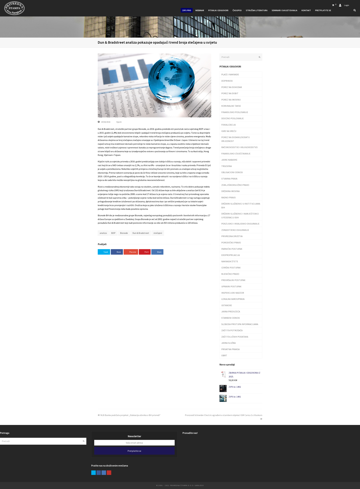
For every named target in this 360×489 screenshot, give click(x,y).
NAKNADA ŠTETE (229, 261)
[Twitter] (93, 472)
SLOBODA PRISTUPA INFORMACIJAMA (239, 324)
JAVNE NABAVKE (229, 159)
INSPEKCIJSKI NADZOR (232, 292)
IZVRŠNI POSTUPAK (231, 267)
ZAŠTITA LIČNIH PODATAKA (234, 336)
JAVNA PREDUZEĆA (230, 311)
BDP (113, 233)
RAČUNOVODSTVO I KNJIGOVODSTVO (239, 147)
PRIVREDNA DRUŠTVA (232, 236)
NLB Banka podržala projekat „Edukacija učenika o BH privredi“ (130, 415)
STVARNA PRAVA (229, 178)
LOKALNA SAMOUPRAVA (233, 299)
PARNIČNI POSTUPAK (231, 248)
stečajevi (158, 233)
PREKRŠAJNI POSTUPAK (233, 280)
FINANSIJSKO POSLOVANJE (234, 112)
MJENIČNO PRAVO (230, 274)
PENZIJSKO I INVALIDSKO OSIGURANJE (240, 223)
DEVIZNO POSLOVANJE (232, 118)
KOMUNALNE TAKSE (231, 105)
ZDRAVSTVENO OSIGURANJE (235, 230)
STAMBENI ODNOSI (230, 317)
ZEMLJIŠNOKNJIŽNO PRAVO (235, 185)
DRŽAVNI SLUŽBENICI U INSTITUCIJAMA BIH (240, 205)
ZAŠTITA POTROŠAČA (232, 330)
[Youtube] (109, 472)
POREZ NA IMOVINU (231, 99)
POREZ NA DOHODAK (231, 87)
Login (346, 5)
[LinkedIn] (104, 472)
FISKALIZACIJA (228, 124)
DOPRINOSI (227, 80)
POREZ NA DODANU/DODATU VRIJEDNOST (235, 139)
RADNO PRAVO (228, 197)
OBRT (224, 355)
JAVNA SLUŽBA (228, 342)
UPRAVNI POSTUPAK (231, 286)
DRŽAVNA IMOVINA (230, 191)
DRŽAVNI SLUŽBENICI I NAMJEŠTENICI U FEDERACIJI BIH (240, 215)
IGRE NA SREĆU (228, 131)
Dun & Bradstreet (140, 233)
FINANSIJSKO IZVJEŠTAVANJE (235, 153)
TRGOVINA (226, 166)
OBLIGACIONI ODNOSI (232, 172)
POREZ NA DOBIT (229, 93)
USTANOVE (226, 305)
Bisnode (124, 233)
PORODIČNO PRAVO (231, 242)
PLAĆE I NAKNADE (230, 74)
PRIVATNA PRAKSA (230, 349)
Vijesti (119, 121)
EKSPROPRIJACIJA (230, 255)
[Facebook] (98, 472)
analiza (103, 233)
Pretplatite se (134, 450)
